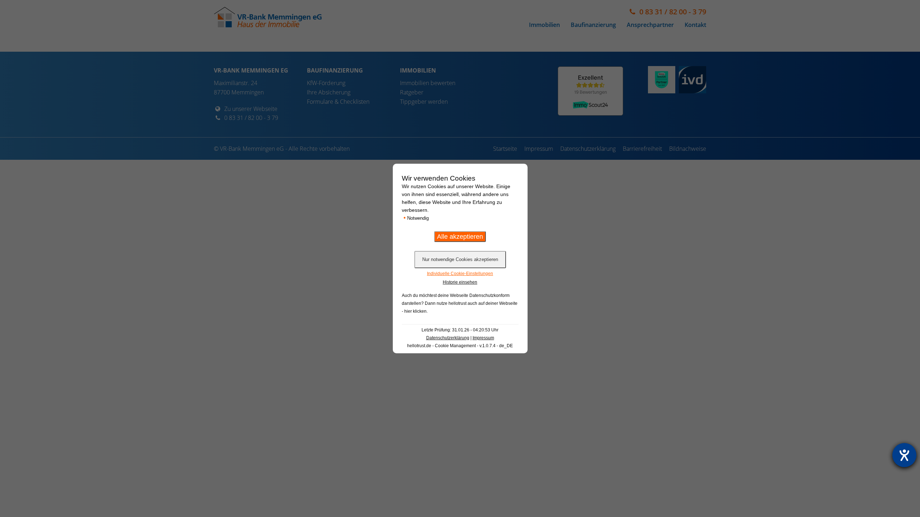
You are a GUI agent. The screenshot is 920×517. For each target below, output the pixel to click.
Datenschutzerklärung (447, 337)
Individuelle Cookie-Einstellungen (460, 273)
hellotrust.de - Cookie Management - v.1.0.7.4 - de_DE (460, 345)
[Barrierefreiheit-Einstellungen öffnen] (904, 455)
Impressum (483, 337)
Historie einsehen (460, 282)
